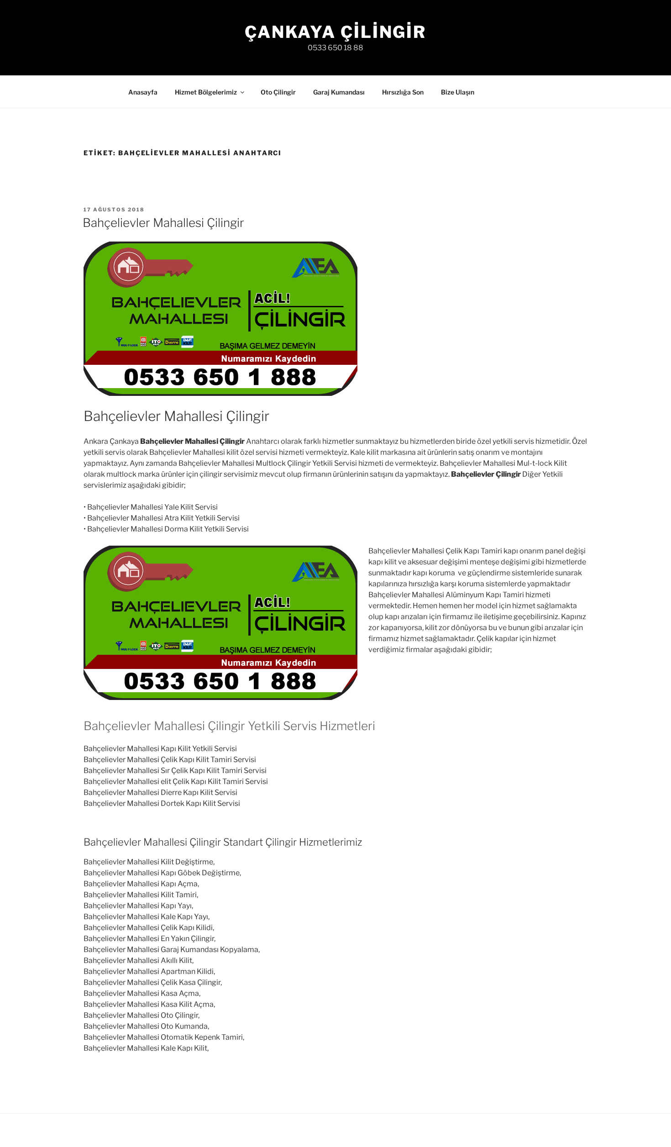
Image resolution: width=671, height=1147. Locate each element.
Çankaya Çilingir (335, 32)
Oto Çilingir (278, 92)
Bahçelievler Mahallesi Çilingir (163, 223)
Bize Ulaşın (457, 92)
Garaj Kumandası (339, 92)
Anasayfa (142, 92)
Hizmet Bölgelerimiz (206, 92)
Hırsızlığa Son (403, 92)
